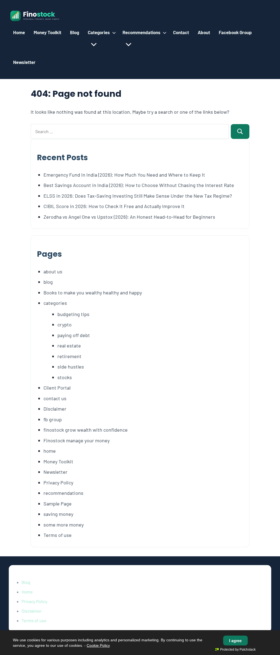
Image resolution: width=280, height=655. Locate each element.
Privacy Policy (58, 482)
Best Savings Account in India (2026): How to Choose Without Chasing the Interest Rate (138, 185)
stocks (64, 377)
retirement (69, 356)
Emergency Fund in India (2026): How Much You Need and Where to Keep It (124, 175)
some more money (63, 525)
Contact (181, 32)
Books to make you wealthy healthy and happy (92, 293)
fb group (52, 419)
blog (48, 282)
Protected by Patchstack (238, 649)
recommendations (63, 493)
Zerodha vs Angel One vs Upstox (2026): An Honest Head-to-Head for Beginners (129, 217)
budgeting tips (73, 314)
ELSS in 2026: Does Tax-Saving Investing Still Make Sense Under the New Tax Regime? (137, 196)
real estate (69, 346)
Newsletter (24, 62)
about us (52, 271)
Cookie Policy (98, 645)
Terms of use (57, 535)
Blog (74, 32)
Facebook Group (235, 32)
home (49, 451)
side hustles (70, 367)
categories (55, 303)
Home (19, 32)
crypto (64, 324)
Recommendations (141, 32)
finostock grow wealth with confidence (85, 430)
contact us (54, 398)
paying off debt (73, 335)
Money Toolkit (47, 32)
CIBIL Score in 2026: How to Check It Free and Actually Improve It (114, 206)
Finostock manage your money (76, 440)
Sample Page (57, 504)
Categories (99, 32)
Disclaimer (54, 409)
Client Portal (57, 388)
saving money (58, 514)
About (204, 32)
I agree (235, 640)
